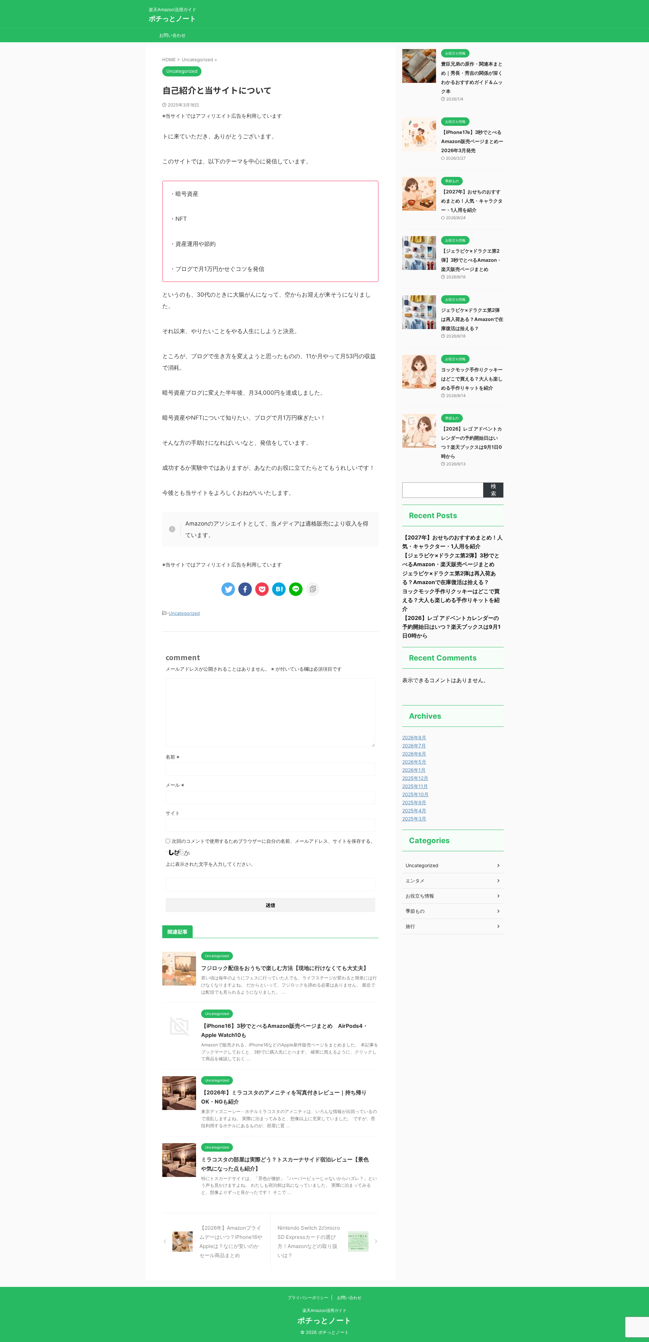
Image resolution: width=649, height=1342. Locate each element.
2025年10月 (415, 794)
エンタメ (415, 880)
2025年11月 (415, 786)
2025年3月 (414, 819)
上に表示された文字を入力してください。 (211, 864)
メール (175, 785)
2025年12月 (415, 778)
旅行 (410, 926)
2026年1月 (414, 770)
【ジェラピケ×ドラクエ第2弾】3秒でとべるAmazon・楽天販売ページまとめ (471, 260)
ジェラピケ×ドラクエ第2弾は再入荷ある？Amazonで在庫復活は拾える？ (472, 319)
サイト (173, 813)
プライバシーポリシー (308, 1297)
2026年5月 (414, 762)
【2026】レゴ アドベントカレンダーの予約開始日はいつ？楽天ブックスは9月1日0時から (451, 627)
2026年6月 (414, 754)
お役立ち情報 (420, 896)
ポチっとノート (172, 19)
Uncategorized (184, 613)
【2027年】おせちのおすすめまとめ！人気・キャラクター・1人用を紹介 (472, 201)
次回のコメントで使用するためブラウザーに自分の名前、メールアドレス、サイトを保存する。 (273, 841)
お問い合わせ (172, 35)
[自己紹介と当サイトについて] (279, 589)
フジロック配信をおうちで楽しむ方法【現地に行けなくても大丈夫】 (285, 968)
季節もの (415, 911)
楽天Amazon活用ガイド (324, 1310)
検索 (493, 490)
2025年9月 (414, 802)
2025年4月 (414, 810)
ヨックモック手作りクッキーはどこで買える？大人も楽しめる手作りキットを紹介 (472, 379)
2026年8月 (414, 737)
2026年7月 (414, 745)
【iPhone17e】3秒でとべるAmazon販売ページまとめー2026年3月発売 (472, 141)
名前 (172, 757)
